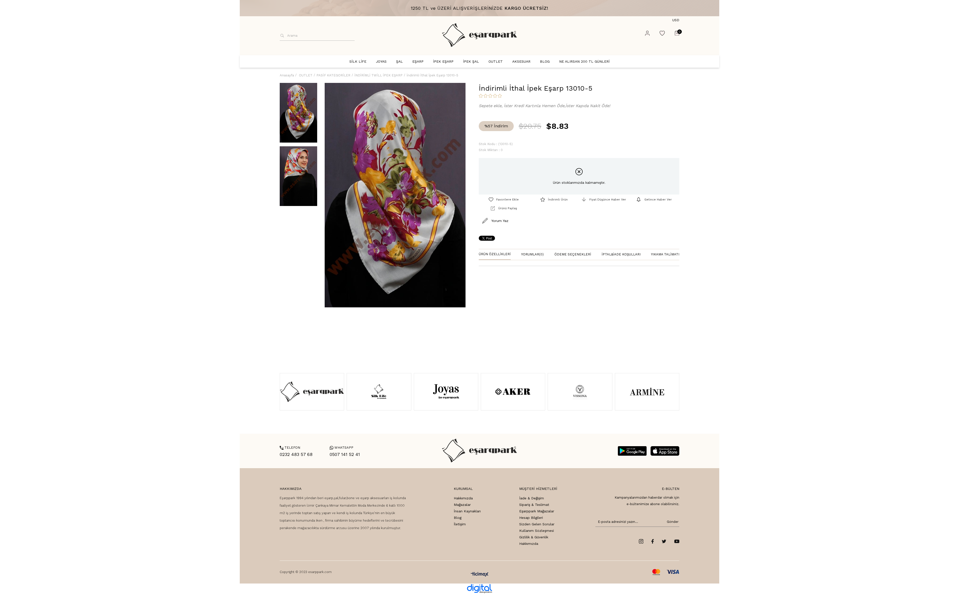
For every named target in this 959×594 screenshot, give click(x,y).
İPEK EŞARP (443, 61)
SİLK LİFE (357, 61)
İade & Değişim (531, 498)
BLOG (545, 61)
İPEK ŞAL (471, 61)
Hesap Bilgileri (531, 518)
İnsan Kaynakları (467, 511)
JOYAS (381, 61)
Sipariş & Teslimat (534, 505)
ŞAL (399, 61)
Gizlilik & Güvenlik (533, 537)
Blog (458, 518)
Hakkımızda (463, 498)
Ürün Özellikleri (495, 254)
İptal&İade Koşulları (621, 254)
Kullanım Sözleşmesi (536, 531)
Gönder (672, 522)
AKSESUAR (521, 61)
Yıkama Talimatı (665, 254)
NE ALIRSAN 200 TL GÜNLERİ (584, 61)
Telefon (290, 447)
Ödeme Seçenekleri (572, 254)
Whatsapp (341, 447)
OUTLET (495, 61)
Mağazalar (462, 505)
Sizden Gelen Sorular (536, 524)
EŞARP (418, 61)
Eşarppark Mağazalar (536, 511)
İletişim (460, 524)
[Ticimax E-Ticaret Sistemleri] (479, 574)
